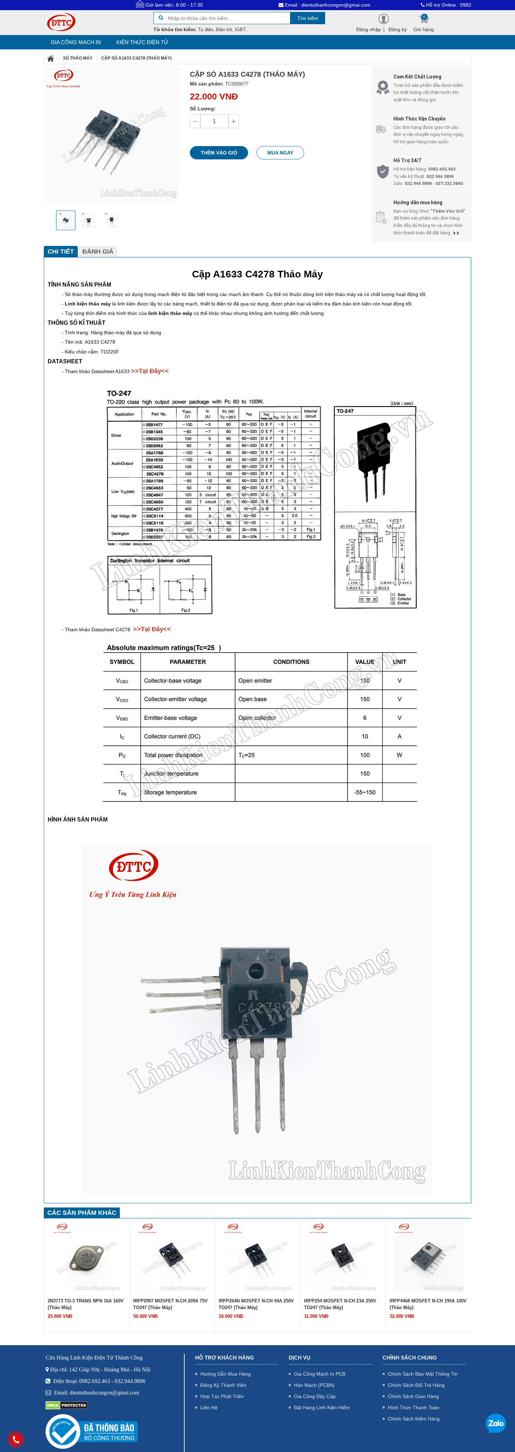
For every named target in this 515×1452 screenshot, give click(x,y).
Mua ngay (280, 153)
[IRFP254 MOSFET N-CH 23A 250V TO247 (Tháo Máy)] (258, 1257)
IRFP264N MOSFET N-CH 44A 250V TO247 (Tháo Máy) (170, 1304)
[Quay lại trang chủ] (51, 58)
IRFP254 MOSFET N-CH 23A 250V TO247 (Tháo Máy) (255, 1304)
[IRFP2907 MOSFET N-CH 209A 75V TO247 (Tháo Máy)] (87, 1257)
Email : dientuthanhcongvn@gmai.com (284, 5)
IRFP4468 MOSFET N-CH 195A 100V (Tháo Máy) (342, 1304)
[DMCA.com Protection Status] (67, 1405)
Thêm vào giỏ (219, 153)
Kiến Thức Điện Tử (142, 42)
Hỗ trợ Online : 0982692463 (414, 5)
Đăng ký (398, 29)
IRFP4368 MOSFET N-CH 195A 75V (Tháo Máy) (427, 1304)
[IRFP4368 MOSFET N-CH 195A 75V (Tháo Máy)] (429, 1257)
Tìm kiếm (307, 18)
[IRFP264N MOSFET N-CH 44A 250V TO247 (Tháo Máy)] (172, 1257)
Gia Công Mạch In (76, 42)
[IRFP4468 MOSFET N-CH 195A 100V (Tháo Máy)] (343, 1257)
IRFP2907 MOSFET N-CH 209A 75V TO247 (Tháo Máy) (85, 1304)
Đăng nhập (368, 29)
